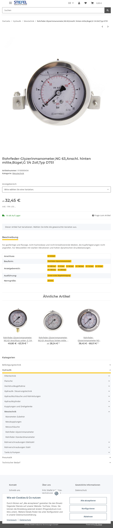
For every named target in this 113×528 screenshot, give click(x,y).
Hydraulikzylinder (12, 401)
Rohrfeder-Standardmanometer (20, 437)
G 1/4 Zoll (51, 256)
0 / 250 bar (62, 270)
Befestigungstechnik (11, 365)
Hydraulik (6, 370)
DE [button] (69, 3)
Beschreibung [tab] (10, 237)
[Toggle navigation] (10, 1)
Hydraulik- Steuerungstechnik (18, 391)
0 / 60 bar (70, 266)
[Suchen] (107, 10)
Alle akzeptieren (88, 500)
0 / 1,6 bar (89, 266)
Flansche (8, 381)
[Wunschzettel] (85, 3)
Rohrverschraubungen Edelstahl (19, 442)
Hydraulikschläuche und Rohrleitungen (22, 396)
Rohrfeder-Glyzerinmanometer (59, 261)
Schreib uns (14, 490)
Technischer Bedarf (11, 462)
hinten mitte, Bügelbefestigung (59, 275)
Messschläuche (13, 427)
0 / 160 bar (80, 266)
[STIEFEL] (20, 3)
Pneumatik (7, 457)
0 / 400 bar (52, 266)
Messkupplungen (13, 421)
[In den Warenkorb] (4, 35)
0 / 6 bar (61, 266)
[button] (79, 3)
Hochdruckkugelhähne (14, 386)
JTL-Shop (98, 524)
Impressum (12, 520)
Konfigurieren (88, 508)
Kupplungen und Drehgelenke (18, 406)
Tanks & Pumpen (12, 452)
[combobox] (56, 189)
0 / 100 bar (52, 270)
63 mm (50, 281)
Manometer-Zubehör (15, 416)
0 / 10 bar (99, 266)
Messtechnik (18, 173)
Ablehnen (88, 516)
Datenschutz (81, 490)
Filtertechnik (10, 376)
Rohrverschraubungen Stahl (17, 447)
